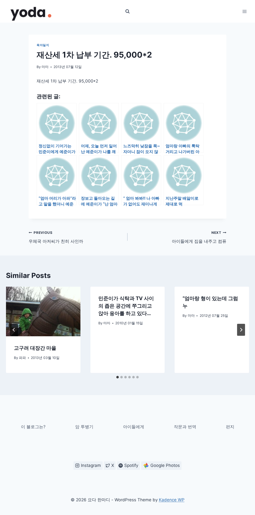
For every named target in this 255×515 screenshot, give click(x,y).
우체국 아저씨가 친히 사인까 (56, 237)
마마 (45, 67)
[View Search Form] (127, 11)
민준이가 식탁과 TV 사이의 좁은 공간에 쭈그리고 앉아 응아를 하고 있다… (126, 305)
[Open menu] (244, 11)
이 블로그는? (33, 426)
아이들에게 (133, 426)
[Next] (241, 330)
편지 (230, 426)
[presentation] (43, 311)
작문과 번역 (185, 426)
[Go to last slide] (14, 330)
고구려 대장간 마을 (35, 348)
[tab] (117, 377)
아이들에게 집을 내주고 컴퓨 (199, 237)
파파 (22, 358)
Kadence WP (172, 499)
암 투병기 (84, 426)
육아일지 (43, 45)
